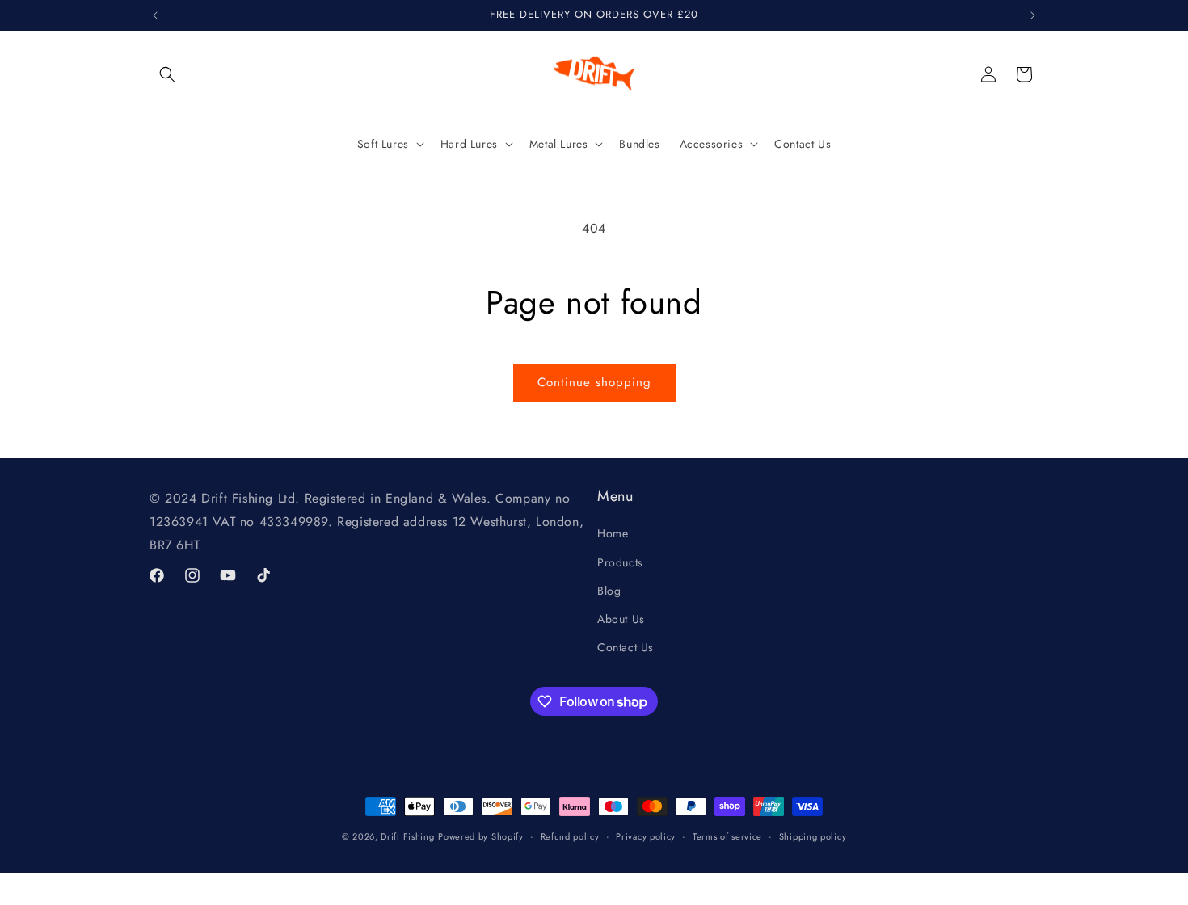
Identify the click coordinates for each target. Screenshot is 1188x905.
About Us (621, 619)
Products (620, 562)
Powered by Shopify (481, 836)
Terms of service (727, 836)
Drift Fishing (407, 836)
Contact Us (625, 648)
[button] (167, 74)
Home (612, 534)
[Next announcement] (1033, 15)
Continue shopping (594, 382)
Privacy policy (646, 836)
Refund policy (570, 836)
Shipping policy (813, 836)
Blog (609, 591)
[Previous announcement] (155, 15)
